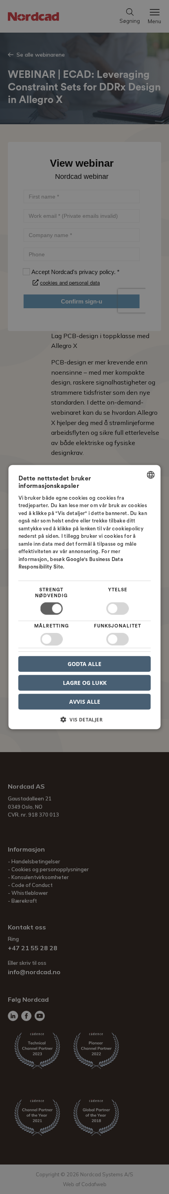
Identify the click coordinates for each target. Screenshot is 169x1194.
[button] (84, 722)
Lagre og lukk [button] (85, 682)
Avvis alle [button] (84, 701)
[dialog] (85, 597)
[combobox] (151, 474)
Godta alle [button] (84, 663)
